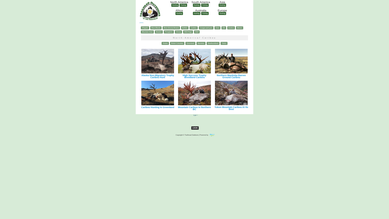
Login (195, 128)
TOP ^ (195, 115)
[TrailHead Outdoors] (150, 3)
